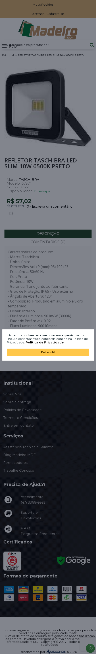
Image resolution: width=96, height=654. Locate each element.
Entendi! (48, 352)
